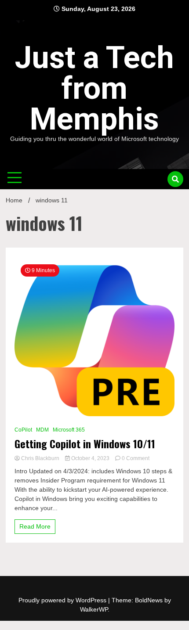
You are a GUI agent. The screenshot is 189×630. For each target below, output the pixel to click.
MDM (42, 430)
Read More (35, 526)
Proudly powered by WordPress (63, 600)
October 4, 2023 (90, 458)
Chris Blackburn (40, 458)
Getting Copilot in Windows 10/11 (85, 443)
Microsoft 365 (69, 430)
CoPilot (23, 430)
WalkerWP (94, 609)
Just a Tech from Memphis (94, 88)
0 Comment (135, 458)
